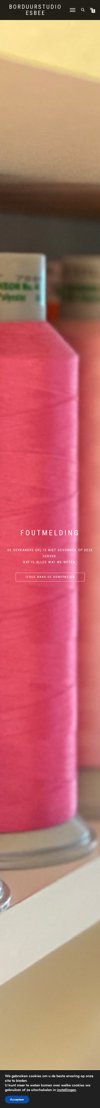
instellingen (66, 1090)
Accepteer (17, 1099)
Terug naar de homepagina (50, 577)
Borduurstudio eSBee (35, 10)
